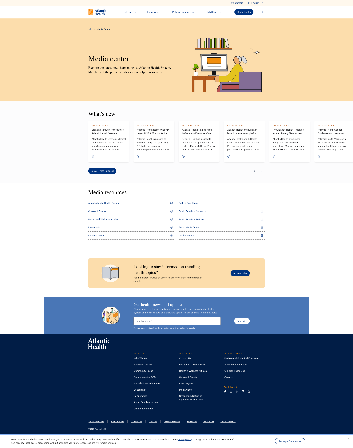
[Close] (349, 438)
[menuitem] (237, 3)
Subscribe (242, 321)
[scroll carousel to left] (254, 171)
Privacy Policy (185, 439)
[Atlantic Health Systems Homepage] (99, 343)
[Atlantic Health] (90, 29)
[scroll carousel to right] (262, 171)
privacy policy (179, 328)
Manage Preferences (290, 441)
